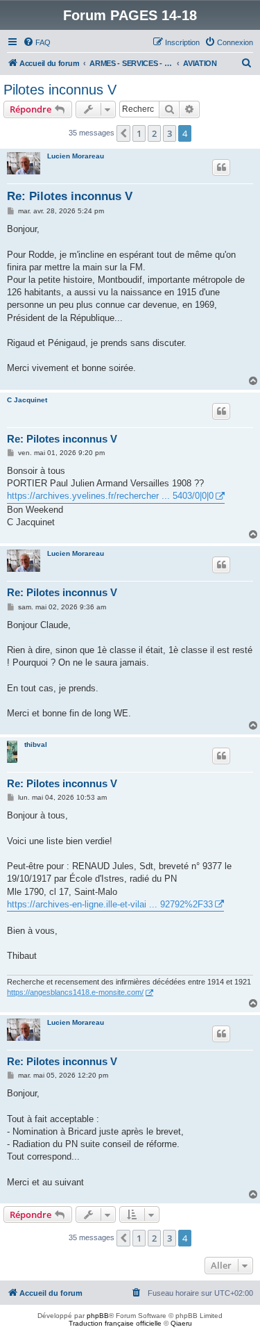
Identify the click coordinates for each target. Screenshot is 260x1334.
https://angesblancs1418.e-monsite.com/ (75, 992)
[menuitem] (37, 42)
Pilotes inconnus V (59, 89)
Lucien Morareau (75, 156)
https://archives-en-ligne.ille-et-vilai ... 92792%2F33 (110, 904)
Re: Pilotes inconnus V (69, 196)
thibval (35, 744)
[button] (123, 133)
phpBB (98, 1315)
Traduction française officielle (115, 1323)
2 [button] (154, 133)
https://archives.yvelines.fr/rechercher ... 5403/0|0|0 (110, 496)
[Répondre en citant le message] (221, 167)
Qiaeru (181, 1323)
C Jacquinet (27, 400)
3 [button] (169, 133)
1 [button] (139, 133)
